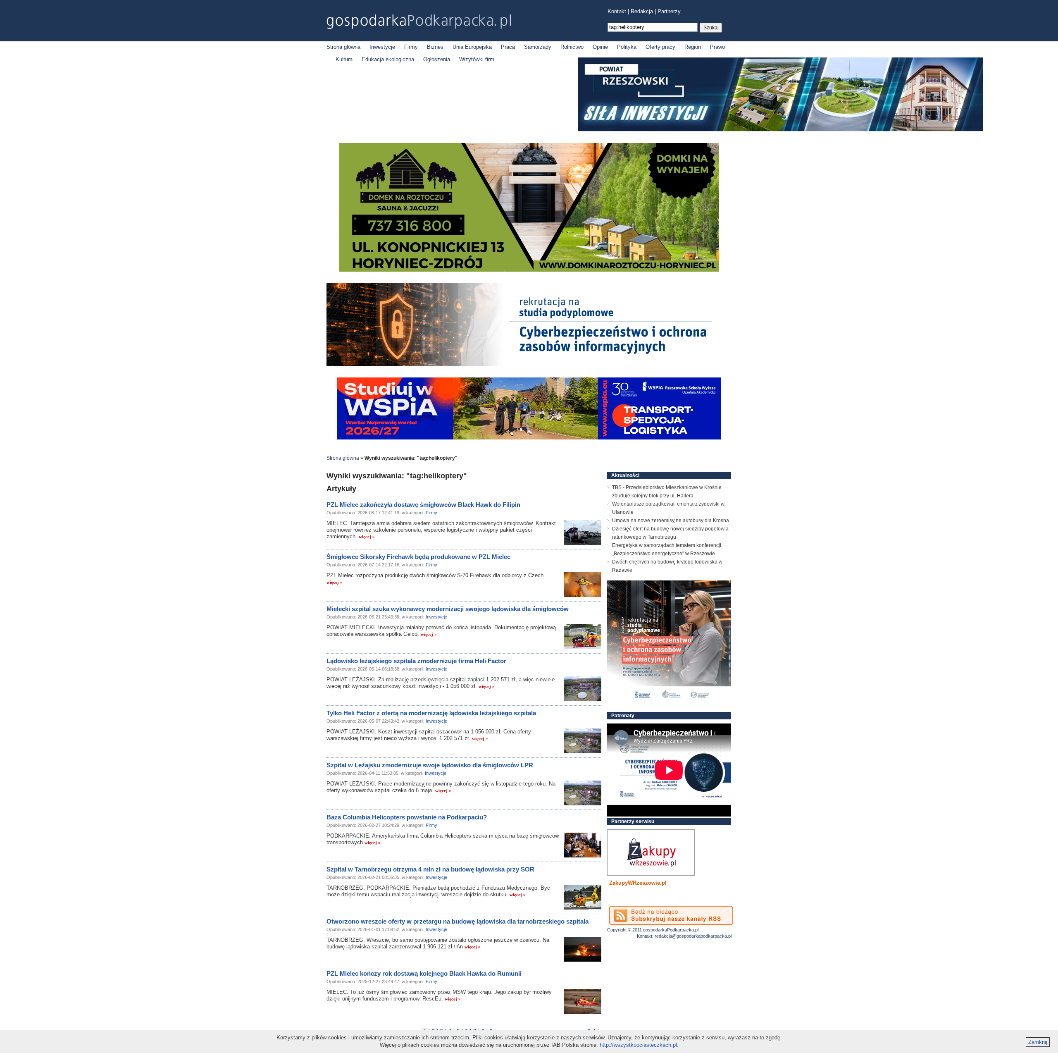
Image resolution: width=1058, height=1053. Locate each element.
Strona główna (343, 47)
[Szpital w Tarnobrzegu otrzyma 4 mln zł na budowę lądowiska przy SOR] (582, 897)
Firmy (411, 47)
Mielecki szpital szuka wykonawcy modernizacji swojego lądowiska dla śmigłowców (447, 608)
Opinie (600, 47)
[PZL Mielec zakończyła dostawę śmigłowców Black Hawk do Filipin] (582, 532)
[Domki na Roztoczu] (529, 270)
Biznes (435, 47)
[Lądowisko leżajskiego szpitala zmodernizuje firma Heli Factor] (582, 688)
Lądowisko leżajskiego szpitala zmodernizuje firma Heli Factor (416, 660)
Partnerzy (669, 11)
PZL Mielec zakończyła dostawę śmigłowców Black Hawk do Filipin (423, 504)
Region (692, 47)
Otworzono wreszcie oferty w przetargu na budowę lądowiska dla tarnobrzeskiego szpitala (457, 921)
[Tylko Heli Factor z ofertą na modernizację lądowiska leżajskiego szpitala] (582, 740)
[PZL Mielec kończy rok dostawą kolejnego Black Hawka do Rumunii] (582, 1001)
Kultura (344, 59)
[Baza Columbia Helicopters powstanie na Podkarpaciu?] (582, 845)
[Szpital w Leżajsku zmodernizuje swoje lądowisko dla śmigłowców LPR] (582, 793)
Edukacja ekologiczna (388, 59)
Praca (508, 47)
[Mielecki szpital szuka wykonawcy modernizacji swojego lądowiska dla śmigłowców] (582, 636)
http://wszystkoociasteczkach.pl (638, 1045)
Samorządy (537, 47)
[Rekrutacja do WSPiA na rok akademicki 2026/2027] (529, 438)
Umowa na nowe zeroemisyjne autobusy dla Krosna (670, 520)
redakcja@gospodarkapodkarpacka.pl (693, 936)
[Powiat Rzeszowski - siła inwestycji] (780, 130)
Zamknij (1037, 1042)
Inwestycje (382, 47)
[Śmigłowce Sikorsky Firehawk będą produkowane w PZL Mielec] (582, 584)
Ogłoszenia (436, 59)
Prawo (717, 47)
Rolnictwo (572, 47)
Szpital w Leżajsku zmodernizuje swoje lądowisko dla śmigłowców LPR (429, 765)
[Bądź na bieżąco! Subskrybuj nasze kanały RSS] (671, 915)
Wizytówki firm (476, 59)
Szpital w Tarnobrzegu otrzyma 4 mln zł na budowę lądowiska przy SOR (430, 869)
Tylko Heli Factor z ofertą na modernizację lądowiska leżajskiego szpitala (431, 712)
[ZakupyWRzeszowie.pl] (651, 852)
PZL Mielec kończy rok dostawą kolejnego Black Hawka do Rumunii (424, 973)
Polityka (626, 47)
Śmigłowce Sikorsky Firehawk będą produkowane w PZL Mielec (418, 556)
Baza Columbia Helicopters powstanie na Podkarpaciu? (406, 817)
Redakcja (642, 11)
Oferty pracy (660, 47)
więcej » (367, 536)
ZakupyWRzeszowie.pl (638, 883)
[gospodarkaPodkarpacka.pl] (418, 21)
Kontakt (617, 11)
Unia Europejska (472, 47)
